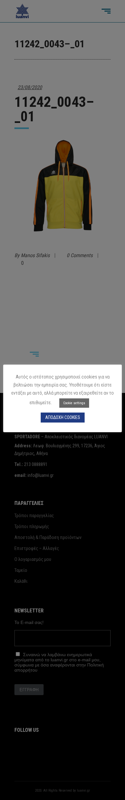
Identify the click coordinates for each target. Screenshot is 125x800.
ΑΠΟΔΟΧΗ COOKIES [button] (62, 417)
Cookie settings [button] (74, 403)
